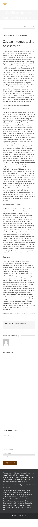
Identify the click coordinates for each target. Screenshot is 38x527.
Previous (26, 27)
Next (32, 27)
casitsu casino (12, 66)
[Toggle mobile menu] (34, 3)
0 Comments (32, 313)
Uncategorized (23, 313)
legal (5, 313)
